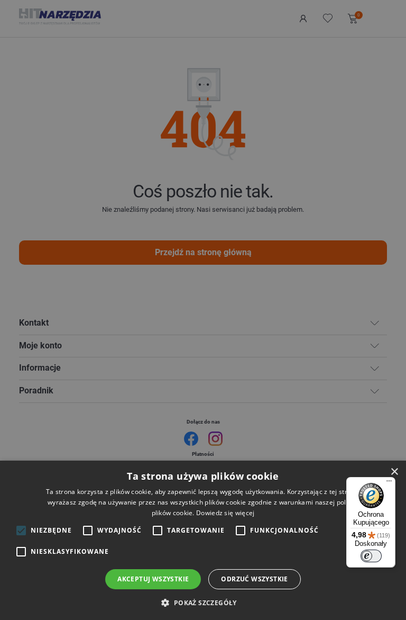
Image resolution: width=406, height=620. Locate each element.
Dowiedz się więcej (225, 512)
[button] (202, 602)
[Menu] (389, 483)
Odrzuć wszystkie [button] (254, 578)
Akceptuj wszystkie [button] (153, 578)
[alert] (203, 310)
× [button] (394, 472)
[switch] (371, 556)
